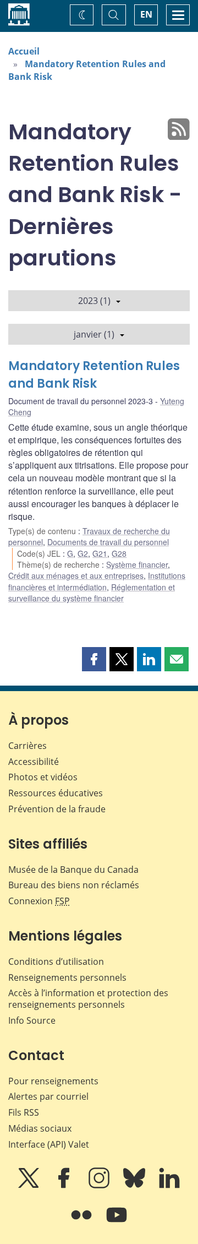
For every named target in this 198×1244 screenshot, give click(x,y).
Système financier (137, 564)
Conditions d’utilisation (56, 961)
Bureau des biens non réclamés (73, 885)
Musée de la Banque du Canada (73, 869)
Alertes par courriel (48, 1096)
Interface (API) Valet (48, 1144)
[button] (94, 659)
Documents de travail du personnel (108, 541)
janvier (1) (94, 334)
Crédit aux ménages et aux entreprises (76, 575)
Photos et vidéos (43, 777)
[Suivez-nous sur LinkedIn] (169, 1186)
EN (146, 14)
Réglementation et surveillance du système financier (91, 593)
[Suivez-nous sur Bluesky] (135, 1186)
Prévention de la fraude (57, 809)
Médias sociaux (40, 1128)
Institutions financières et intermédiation (96, 581)
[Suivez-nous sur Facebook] (64, 1186)
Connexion (39, 901)
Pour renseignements (53, 1081)
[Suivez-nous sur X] (29, 1186)
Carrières (27, 746)
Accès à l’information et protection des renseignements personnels (88, 999)
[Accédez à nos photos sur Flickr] (82, 1222)
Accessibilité (33, 762)
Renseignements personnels (67, 977)
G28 (119, 553)
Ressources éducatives (55, 793)
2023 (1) (94, 301)
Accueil (24, 51)
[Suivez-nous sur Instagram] (100, 1186)
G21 (99, 553)
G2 (83, 553)
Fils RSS (23, 1112)
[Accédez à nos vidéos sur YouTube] (116, 1222)
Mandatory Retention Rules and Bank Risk (94, 374)
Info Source (32, 1020)
